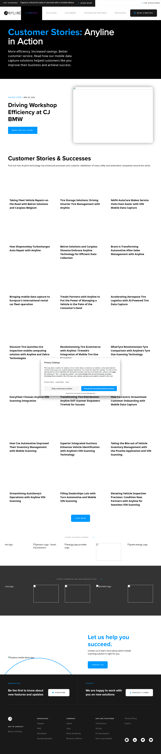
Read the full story (22, 130)
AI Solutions (101, 723)
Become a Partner (74, 738)
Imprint (128, 723)
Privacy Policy (131, 718)
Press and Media (73, 733)
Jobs (68, 728)
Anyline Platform (105, 719)
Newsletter (42, 733)
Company (70, 719)
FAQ (39, 728)
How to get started (104, 738)
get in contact (16, 727)
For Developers (102, 733)
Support (40, 723)
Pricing (99, 728)
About (69, 723)
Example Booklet (44, 738)
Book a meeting (15, 731)
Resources (42, 719)
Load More (80, 518)
